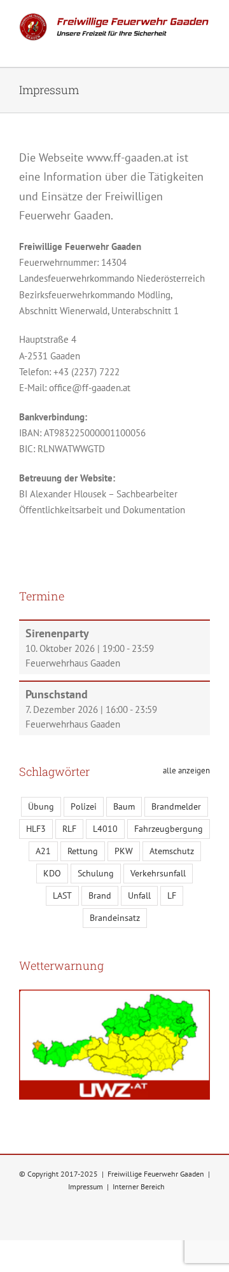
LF (171, 895)
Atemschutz (171, 851)
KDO (52, 873)
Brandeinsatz (115, 917)
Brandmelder (176, 806)
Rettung (82, 851)
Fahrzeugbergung (168, 828)
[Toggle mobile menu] (205, 47)
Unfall (139, 895)
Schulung (96, 873)
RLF (69, 828)
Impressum (85, 1186)
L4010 (105, 828)
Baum (124, 806)
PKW (123, 851)
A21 (43, 851)
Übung (41, 806)
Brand (99, 895)
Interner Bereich (139, 1186)
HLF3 (36, 828)
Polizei (84, 806)
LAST (62, 895)
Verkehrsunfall (158, 873)
